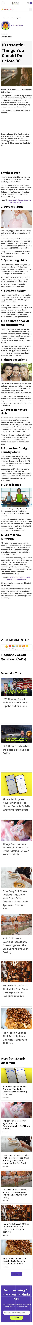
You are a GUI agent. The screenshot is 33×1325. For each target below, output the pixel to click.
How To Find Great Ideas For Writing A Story (20, 201)
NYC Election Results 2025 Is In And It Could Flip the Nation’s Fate (16, 703)
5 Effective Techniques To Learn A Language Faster (18, 578)
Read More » (6, 1097)
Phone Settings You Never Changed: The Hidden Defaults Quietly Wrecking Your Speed (15, 1090)
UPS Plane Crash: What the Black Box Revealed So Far (16, 750)
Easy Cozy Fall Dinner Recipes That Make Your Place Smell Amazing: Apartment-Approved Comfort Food (16, 1159)
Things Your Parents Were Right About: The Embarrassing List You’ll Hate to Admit (16, 1125)
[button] (30, 9)
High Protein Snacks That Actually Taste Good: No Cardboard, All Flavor (14, 1261)
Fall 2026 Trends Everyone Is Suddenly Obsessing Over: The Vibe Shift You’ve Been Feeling (16, 945)
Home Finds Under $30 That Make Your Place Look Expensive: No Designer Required (16, 1228)
